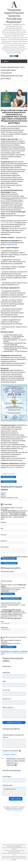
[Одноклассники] (13, 56)
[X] (17, 56)
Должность (4, 541)
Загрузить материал (6, 581)
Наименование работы (7, 571)
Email (2, 621)
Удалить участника (9, 558)
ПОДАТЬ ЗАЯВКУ (8, 647)
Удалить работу (8, 594)
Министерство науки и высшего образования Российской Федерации (14, 858)
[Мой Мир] (15, 56)
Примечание (4, 627)
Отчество (3, 534)
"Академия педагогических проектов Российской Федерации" (14, 15)
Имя (2, 528)
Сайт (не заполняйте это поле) (9, 497)
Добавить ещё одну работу (11, 598)
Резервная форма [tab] (9, 481)
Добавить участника (10, 563)
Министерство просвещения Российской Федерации (14, 856)
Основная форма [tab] (9, 477)
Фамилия (3, 522)
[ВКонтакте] (11, 56)
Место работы (5, 547)
